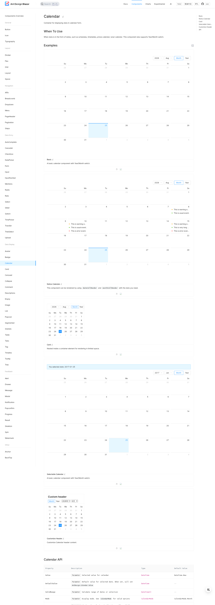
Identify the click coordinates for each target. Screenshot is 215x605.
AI (171, 4)
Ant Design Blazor (19, 4)
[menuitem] (126, 4)
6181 (207, 4)
